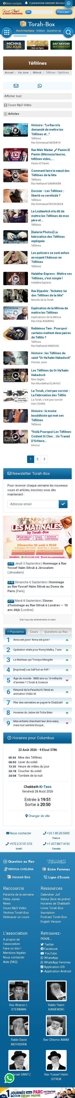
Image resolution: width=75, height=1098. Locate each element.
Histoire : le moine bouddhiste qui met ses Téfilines (47, 415)
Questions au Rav (56, 631)
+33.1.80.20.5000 (58, 833)
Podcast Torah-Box (54, 917)
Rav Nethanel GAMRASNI (46, 183)
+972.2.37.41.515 (20, 844)
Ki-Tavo (45, 787)
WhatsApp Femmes (57, 962)
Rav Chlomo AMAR (56, 1040)
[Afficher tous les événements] (26, 3)
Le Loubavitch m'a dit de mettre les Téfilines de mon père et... (50, 216)
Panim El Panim (40, 163)
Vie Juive (23, 72)
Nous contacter (20, 833)
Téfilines (36, 138)
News (7, 903)
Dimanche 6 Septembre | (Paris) (36, 587)
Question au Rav (56, 30)
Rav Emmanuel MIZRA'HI (45, 142)
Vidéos (40, 30)
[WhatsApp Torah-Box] (68, 3)
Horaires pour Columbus (32, 738)
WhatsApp (50, 958)
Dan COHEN (38, 403)
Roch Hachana (25, 30)
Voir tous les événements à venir (38, 619)
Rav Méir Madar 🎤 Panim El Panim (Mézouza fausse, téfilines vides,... (50, 154)
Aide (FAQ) (10, 962)
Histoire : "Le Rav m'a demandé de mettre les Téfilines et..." (47, 130)
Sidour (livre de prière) (55, 899)
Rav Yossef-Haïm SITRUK (56, 1077)
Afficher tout (12, 96)
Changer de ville (39, 816)
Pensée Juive (39, 362)
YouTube (50, 953)
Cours (34, 631)
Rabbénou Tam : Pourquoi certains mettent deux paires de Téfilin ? (51, 333)
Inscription (48, 913)
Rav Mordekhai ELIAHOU (45, 383)
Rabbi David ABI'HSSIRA (19, 1042)
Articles (13, 114)
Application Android (57, 971)
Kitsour (35, 445)
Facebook (51, 949)
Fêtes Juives (11, 899)
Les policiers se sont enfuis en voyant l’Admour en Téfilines (50, 257)
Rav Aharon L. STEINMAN (18, 1007)
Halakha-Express (41, 282)
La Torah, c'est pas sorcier (47, 399)
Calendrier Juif (50, 894)
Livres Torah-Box (52, 908)
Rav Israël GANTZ (19, 1074)
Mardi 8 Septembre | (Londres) (38, 605)
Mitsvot (37, 72)
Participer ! (64, 12)
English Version (51, 921)
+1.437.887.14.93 (58, 844)
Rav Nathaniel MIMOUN (45, 345)
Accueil (9, 72)
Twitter (49, 944)
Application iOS (54, 967)
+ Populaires (15, 631)
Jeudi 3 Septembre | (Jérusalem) (37, 568)
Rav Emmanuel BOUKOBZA (47, 203)
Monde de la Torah (42, 299)
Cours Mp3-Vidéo (19, 105)
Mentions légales (14, 953)
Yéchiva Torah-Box (16, 913)
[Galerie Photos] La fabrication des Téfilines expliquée (48, 236)
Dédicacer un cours (16, 917)
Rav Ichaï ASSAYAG (42, 321)
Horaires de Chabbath (55, 903)
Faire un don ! (12, 948)
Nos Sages (37, 379)
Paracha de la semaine (18, 894)
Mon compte (14, 3)
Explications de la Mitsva (46, 317)
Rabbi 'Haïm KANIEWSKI (56, 1007)
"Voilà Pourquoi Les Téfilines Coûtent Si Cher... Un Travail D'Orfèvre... (51, 436)
